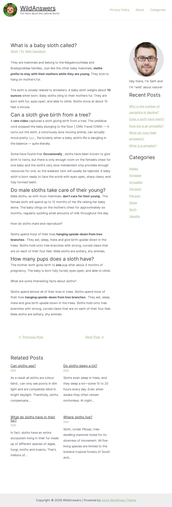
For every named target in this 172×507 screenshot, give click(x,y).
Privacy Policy (120, 10)
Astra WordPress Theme (119, 500)
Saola (133, 202)
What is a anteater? (143, 145)
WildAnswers (38, 8)
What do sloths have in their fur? (33, 418)
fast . (32, 138)
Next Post (94, 337)
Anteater (135, 175)
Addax (133, 169)
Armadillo (135, 182)
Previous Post (31, 337)
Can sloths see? (23, 366)
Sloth (14, 51)
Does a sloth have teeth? (146, 119)
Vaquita (134, 216)
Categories (158, 10)
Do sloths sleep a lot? (80, 366)
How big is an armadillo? (146, 126)
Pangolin (135, 189)
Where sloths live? (77, 417)
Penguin (135, 196)
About (140, 10)
